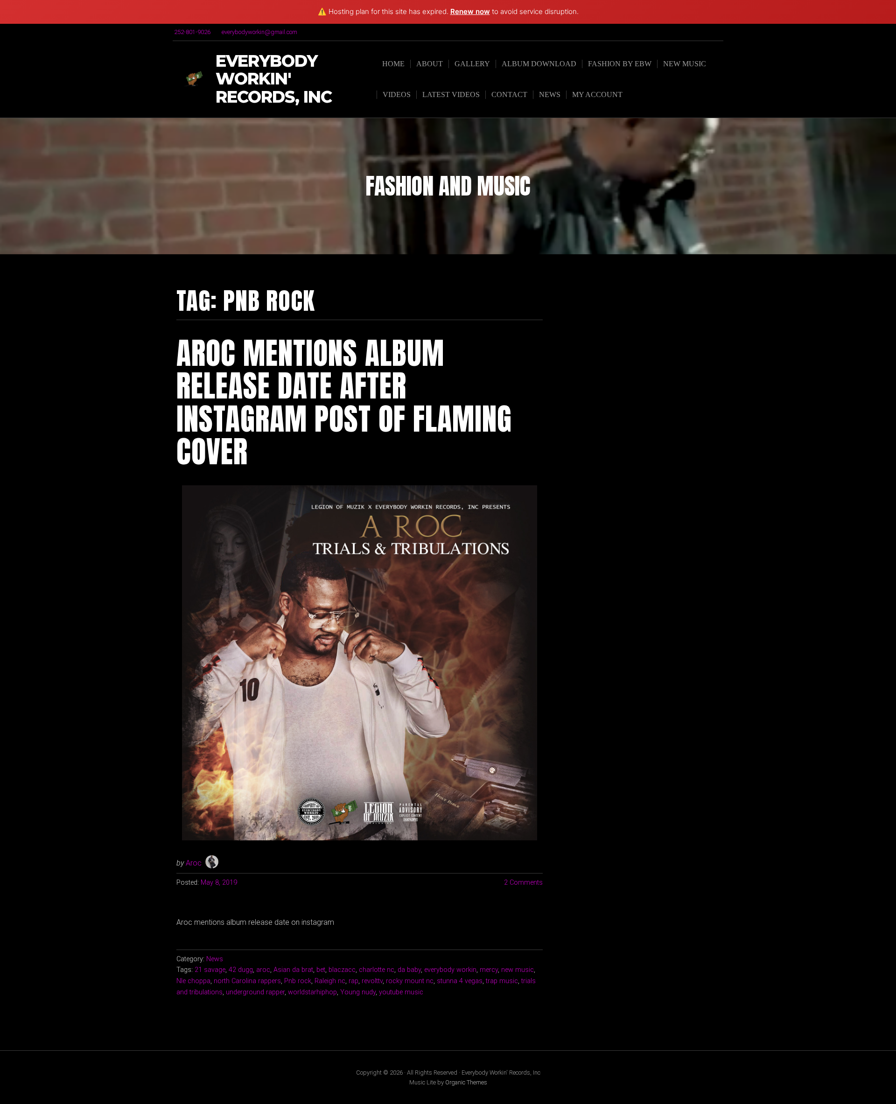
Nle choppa (193, 981)
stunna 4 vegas (460, 981)
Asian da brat (293, 970)
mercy (489, 970)
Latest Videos (451, 94)
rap (353, 981)
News (549, 94)
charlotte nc (376, 970)
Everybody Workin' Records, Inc (274, 79)
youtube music (401, 992)
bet (320, 970)
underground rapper (255, 992)
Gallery (472, 64)
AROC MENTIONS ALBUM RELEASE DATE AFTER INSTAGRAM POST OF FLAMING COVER (344, 402)
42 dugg (241, 970)
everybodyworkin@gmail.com (259, 31)
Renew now (470, 11)
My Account (597, 94)
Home (393, 64)
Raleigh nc (330, 981)
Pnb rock (297, 981)
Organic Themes (466, 1082)
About (429, 64)
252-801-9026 (192, 31)
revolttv (372, 981)
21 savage (210, 970)
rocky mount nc (410, 981)
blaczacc (342, 970)
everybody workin (450, 970)
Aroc (194, 863)
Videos (397, 94)
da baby (409, 970)
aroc (263, 970)
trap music (502, 981)
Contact (509, 94)
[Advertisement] (642, 346)
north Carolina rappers (247, 981)
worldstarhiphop (312, 992)
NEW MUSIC (684, 64)
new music (517, 970)
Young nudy (358, 992)
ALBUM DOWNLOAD (539, 64)
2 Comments (523, 883)
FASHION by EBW (619, 64)
